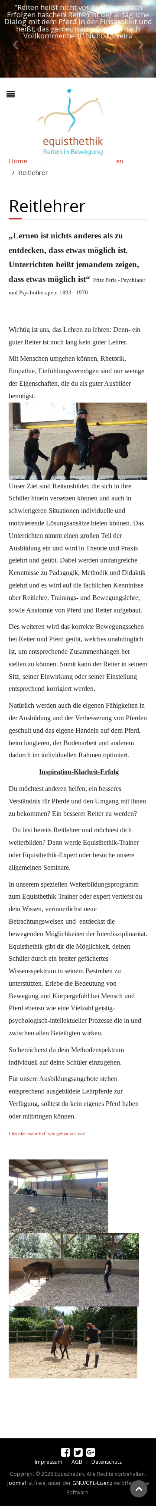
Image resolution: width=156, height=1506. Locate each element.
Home (18, 160)
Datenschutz (106, 1461)
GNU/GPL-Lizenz (92, 1483)
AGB (77, 1461)
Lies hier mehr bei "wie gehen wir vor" (48, 1133)
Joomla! (16, 1483)
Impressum (48, 1461)
